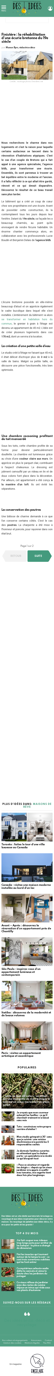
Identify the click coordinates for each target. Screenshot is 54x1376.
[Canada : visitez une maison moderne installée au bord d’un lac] (27, 867)
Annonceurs (36, 1340)
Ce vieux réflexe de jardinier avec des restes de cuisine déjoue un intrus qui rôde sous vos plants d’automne (33, 1286)
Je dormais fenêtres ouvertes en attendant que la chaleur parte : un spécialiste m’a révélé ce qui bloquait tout (34, 1155)
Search (46, 21)
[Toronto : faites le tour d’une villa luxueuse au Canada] (27, 827)
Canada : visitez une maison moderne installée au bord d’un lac (26, 886)
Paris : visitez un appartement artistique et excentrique (21, 1054)
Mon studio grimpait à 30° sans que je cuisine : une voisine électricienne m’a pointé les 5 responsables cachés (34, 1141)
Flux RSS (47, 1343)
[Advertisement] (27, 112)
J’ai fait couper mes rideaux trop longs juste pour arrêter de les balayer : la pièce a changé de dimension (34, 1244)
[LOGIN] (50, 8)
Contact (48, 1340)
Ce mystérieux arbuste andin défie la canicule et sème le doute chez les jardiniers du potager (33, 1272)
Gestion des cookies (12, 1343)
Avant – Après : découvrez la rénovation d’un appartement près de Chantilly (26, 928)
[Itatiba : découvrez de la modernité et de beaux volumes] (27, 995)
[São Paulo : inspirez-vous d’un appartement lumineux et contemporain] (27, 951)
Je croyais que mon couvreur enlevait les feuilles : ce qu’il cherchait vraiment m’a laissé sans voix (33, 1116)
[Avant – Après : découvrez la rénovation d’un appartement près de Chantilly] (27, 908)
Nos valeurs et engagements (15, 1340)
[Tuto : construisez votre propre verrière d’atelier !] (7, 1129)
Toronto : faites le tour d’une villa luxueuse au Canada (23, 846)
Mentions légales (32, 1343)
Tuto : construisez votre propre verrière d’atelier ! (34, 1128)
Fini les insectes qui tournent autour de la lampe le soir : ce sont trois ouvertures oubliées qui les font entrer (33, 1258)
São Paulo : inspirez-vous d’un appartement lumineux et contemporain (20, 972)
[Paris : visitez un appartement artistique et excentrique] (27, 1035)
